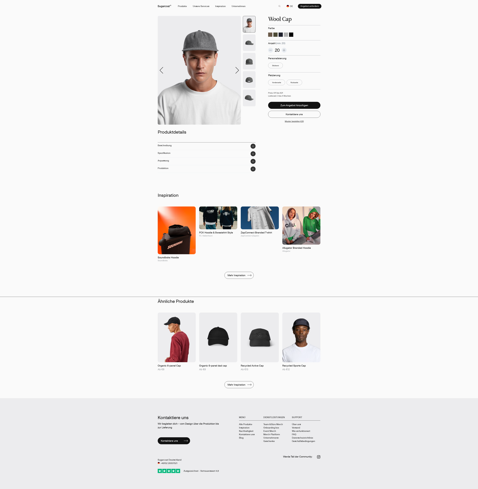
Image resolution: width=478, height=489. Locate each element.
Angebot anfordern (309, 6)
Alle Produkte (245, 424)
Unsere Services (201, 6)
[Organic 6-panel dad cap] (218, 342)
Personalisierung (277, 58)
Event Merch (269, 431)
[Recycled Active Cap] (260, 342)
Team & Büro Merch (273, 424)
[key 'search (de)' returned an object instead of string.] (280, 6)
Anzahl (276, 43)
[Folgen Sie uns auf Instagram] (318, 457)
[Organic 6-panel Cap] (177, 342)
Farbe (271, 28)
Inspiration (220, 6)
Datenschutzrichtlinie (302, 437)
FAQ (294, 434)
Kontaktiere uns (247, 434)
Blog (241, 437)
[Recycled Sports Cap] (301, 342)
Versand (296, 427)
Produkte (182, 6)
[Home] (164, 6)
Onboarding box (271, 427)
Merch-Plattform (271, 434)
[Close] (253, 146)
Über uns (296, 424)
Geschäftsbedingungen (303, 441)
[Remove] (270, 50)
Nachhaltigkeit (246, 431)
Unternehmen (238, 6)
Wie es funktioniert (301, 431)
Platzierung (274, 75)
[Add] (284, 50)
